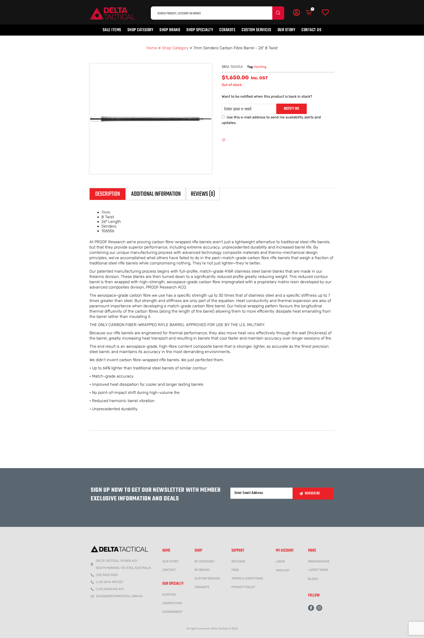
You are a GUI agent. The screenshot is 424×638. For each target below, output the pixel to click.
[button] (224, 140)
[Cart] (309, 12)
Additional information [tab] (156, 194)
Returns (238, 561)
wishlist (283, 570)
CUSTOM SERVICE (207, 578)
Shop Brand (169, 30)
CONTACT (169, 570)
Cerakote (227, 30)
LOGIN (280, 561)
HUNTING (169, 594)
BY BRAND (202, 570)
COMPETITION (172, 603)
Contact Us (311, 30)
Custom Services (256, 30)
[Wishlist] (325, 12)
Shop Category (140, 30)
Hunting (260, 67)
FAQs (235, 570)
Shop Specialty (199, 30)
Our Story (286, 30)
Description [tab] (107, 194)
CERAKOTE (202, 587)
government (172, 612)
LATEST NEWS (318, 570)
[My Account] (296, 12)
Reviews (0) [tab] (203, 194)
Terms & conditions (247, 578)
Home (151, 48)
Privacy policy (243, 587)
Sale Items (112, 30)
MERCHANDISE (318, 561)
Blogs (313, 579)
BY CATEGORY (205, 561)
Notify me (291, 108)
